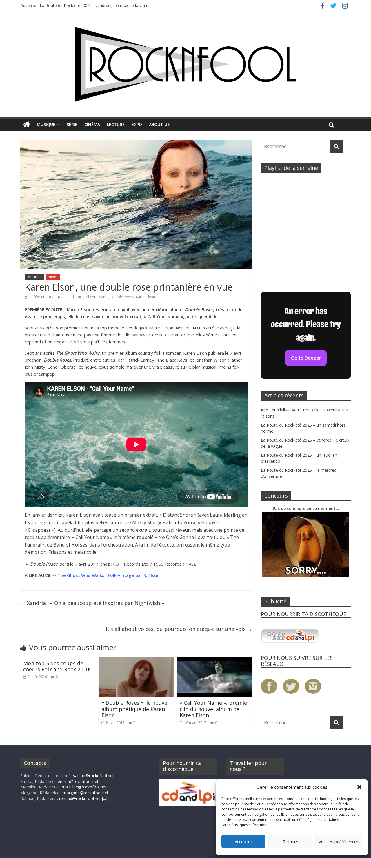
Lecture (116, 124)
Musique (46, 124)
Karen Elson (145, 296)
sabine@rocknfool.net (93, 775)
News (52, 276)
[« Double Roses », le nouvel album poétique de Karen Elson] (136, 661)
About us (159, 124)
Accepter (243, 841)
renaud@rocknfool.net (80, 798)
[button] (359, 787)
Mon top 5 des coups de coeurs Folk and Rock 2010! (56, 666)
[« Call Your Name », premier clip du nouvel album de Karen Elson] (214, 661)
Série (72, 124)
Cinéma (92, 124)
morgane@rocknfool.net (85, 792)
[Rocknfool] (185, 64)
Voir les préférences (339, 841)
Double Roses (122, 296)
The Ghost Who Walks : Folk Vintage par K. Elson (109, 575)
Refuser (291, 841)
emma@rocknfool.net (78, 781)
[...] (104, 798)
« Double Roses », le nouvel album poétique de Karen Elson (135, 709)
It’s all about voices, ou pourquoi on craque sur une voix (179, 628)
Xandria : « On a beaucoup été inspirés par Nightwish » (92, 603)
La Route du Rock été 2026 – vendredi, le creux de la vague (95, 5)
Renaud (67, 296)
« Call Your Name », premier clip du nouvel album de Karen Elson (214, 709)
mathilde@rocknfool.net (84, 787)
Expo (137, 124)
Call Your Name (95, 296)
